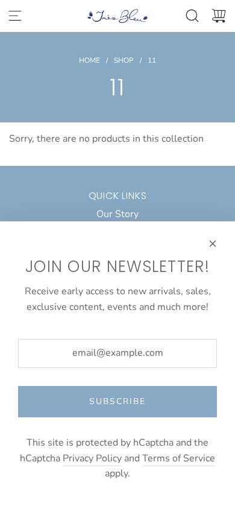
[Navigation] (15, 16)
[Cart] (218, 15)
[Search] (192, 15)
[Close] (212, 243)
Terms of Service (178, 458)
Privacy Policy (92, 458)
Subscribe (117, 401)
